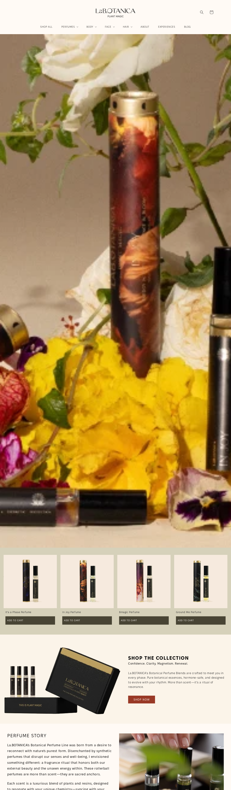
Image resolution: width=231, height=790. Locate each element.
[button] (69, 27)
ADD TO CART (15, 620)
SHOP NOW (142, 699)
